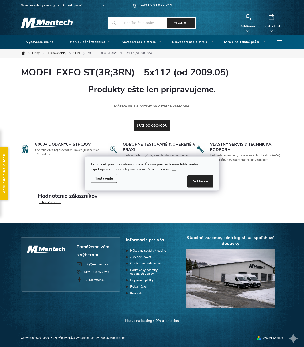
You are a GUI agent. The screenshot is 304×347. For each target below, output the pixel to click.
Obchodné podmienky (145, 263)
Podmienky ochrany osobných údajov (144, 272)
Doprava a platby (142, 280)
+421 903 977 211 (96, 272)
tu (174, 169)
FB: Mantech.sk (94, 280)
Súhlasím (200, 181)
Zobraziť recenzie (50, 202)
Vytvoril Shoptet (272, 338)
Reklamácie (138, 286)
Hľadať (181, 22)
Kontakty (136, 293)
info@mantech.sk (96, 264)
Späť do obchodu (152, 125)
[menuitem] (43, 42)
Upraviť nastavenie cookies (108, 338)
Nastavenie (104, 178)
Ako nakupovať (72, 5)
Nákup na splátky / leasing (38, 5)
